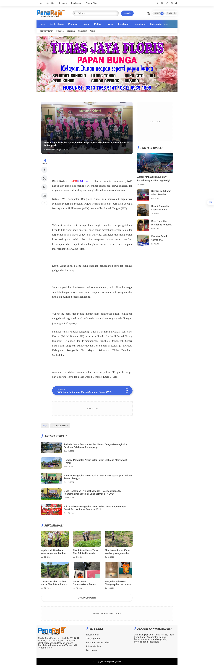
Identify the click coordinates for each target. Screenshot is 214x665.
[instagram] (167, 3)
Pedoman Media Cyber (98, 642)
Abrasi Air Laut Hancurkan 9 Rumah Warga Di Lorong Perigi (153, 178)
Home (39, 3)
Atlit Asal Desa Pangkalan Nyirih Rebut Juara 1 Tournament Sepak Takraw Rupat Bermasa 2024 (95, 508)
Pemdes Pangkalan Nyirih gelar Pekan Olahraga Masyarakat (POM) (95, 461)
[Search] (149, 13)
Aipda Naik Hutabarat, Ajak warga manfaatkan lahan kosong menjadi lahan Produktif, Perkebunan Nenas (53, 552)
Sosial (86, 24)
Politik (97, 24)
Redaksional (92, 635)
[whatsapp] (162, 3)
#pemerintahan (46, 31)
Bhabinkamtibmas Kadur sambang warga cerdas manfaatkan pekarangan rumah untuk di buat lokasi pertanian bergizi (119, 552)
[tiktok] (176, 3)
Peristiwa (73, 24)
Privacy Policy (93, 646)
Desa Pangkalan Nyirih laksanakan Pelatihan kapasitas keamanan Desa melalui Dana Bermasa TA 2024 (93, 492)
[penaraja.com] (51, 13)
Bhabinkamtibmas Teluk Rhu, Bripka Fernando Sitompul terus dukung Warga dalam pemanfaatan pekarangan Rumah (86, 552)
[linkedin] (133, 329)
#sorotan (71, 31)
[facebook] (153, 3)
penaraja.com (115, 661)
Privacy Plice (91, 3)
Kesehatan (123, 24)
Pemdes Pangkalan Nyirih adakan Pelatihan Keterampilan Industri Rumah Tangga (98, 477)
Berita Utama (57, 24)
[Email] (44, 196)
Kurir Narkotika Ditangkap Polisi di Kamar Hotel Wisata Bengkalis (161, 223)
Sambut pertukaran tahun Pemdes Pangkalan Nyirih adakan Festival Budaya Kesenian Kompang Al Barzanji (161, 193)
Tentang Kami (93, 638)
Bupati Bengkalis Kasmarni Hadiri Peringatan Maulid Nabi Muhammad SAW (160, 208)
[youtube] (171, 3)
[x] (157, 3)
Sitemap (63, 3)
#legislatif (82, 31)
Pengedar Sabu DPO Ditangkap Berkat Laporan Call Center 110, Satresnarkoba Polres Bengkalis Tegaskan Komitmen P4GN (118, 583)
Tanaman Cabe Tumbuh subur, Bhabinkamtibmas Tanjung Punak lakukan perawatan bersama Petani (54, 583)
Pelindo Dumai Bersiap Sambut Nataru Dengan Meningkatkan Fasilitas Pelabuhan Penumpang (96, 446)
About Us (51, 3)
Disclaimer (76, 3)
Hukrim (109, 24)
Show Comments (87, 597)
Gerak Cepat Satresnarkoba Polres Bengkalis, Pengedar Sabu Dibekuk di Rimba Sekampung (86, 583)
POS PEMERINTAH (60, 425)
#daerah (60, 31)
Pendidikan (139, 24)
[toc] (210, 202)
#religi (92, 31)
